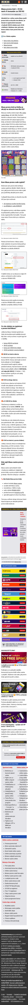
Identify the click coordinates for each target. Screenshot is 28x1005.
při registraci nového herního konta (14, 204)
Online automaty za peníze (13, 853)
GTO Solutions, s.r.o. (17, 1001)
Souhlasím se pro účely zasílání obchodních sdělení (14, 754)
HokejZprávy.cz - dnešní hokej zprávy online (10, 793)
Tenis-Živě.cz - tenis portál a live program (10, 800)
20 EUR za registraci (11, 888)
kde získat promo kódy (11, 47)
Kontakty (9, 994)
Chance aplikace (10, 918)
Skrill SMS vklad (10, 911)
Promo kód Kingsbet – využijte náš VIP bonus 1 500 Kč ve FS (13, 725)
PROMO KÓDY (16, 490)
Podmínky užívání (8, 997)
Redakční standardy (20, 994)
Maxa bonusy (8, 45)
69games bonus (10, 896)
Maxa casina (18, 483)
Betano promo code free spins (14, 873)
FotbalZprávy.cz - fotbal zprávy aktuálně (10, 787)
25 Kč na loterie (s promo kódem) (14, 350)
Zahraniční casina (10, 848)
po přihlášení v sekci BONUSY (13, 206)
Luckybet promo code (11, 878)
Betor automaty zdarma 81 (13, 846)
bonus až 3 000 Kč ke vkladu (12, 348)
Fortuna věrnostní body (12, 921)
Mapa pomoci (13, 985)
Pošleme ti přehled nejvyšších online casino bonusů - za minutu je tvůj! (14, 745)
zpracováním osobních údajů (16, 753)
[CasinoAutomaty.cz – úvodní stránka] (5, 2)
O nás (3, 994)
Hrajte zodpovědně (7, 959)
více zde (20, 559)
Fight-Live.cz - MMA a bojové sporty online (9, 780)
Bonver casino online (11, 859)
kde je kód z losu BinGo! (11, 41)
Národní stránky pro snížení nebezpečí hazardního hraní (14, 987)
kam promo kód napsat (11, 43)
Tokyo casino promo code (13, 893)
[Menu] (25, 2)
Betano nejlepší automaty (13, 856)
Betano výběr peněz (11, 913)
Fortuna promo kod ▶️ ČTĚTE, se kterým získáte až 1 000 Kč (14, 695)
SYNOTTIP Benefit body (12, 886)
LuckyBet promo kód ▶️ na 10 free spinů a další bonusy (14, 666)
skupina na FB (19, 492)
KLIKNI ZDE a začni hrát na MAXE (23, 548)
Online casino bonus (11, 871)
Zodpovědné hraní (19, 950)
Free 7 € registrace (10, 891)
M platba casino (10, 906)
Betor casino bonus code (12, 881)
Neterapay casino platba (12, 908)
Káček (18, 362)
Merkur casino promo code (13, 876)
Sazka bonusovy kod (11, 883)
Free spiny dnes (10, 866)
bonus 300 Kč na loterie (11, 343)
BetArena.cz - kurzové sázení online (9, 773)
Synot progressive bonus (12, 898)
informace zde (16, 970)
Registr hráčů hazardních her (14, 916)
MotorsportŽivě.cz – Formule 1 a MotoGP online (11, 807)
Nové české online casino (13, 851)
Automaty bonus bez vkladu (13, 868)
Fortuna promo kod (11, 843)
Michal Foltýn (17, 14)
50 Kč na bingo (8, 345)
